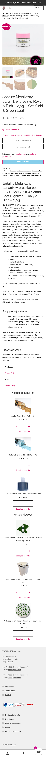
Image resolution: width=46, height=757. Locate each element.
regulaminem (21, 154)
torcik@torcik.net (14, 677)
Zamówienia (10, 690)
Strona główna (10, 13)
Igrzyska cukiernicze (13, 731)
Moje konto (9, 686)
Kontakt (8, 727)
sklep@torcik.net (14, 669)
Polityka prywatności (13, 723)
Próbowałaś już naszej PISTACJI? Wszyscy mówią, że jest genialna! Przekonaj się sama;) (23, 2)
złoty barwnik (36, 176)
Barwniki (19, 13)
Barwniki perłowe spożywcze (20, 171)
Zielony (7, 385)
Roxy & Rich (25, 176)
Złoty (13, 385)
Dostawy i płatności (12, 715)
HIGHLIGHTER (15, 176)
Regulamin (9, 719)
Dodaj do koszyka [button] (23, 431)
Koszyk (8, 694)
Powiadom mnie (23, 161)
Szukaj (23, 753)
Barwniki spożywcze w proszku (19, 173)
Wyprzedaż (36, 173)
